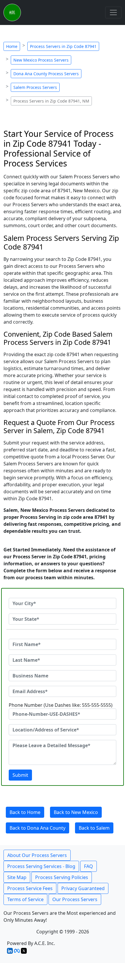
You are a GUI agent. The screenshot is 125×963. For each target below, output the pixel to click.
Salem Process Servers (35, 87)
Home (11, 46)
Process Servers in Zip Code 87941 (63, 46)
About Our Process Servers (37, 855)
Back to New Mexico (76, 812)
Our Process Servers (74, 899)
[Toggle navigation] (113, 12)
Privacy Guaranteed (83, 888)
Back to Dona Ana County (37, 828)
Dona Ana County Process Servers (46, 73)
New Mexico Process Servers (41, 60)
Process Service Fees (30, 888)
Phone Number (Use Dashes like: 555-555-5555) (60, 705)
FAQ (88, 866)
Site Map (16, 877)
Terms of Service (25, 899)
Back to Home (25, 812)
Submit (20, 775)
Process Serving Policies (61, 877)
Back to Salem (94, 828)
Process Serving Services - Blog (41, 866)
